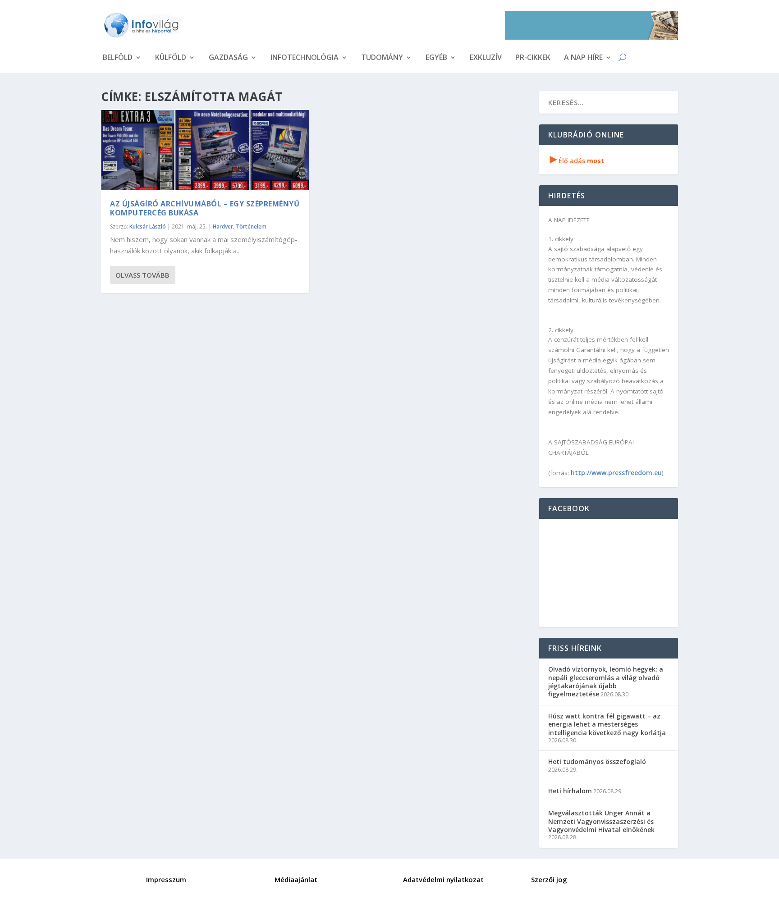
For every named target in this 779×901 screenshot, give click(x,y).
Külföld (170, 58)
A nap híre (583, 58)
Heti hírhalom (570, 791)
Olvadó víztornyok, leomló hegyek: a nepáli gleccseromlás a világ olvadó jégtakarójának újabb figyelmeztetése (605, 681)
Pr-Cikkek (532, 58)
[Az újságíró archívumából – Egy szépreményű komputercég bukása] (205, 150)
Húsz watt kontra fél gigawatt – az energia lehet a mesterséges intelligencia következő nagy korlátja (607, 724)
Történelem (251, 226)
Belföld (118, 58)
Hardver (223, 226)
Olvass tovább (142, 274)
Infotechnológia (304, 58)
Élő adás (577, 160)
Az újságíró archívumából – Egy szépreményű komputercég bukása (204, 208)
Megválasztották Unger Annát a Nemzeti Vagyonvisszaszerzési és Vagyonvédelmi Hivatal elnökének (601, 821)
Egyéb (436, 58)
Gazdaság (228, 58)
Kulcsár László (147, 226)
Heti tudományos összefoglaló (597, 761)
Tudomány (382, 58)
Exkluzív (486, 58)
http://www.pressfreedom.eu (616, 472)
